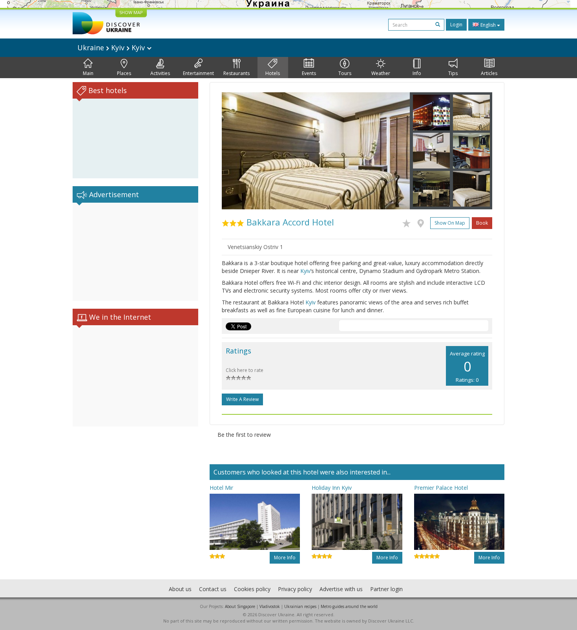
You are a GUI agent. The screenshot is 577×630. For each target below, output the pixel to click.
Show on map (450, 223)
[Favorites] (408, 222)
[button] (236, 150)
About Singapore (240, 606)
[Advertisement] (135, 252)
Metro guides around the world (349, 606)
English (488, 25)
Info (417, 73)
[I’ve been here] (422, 222)
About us (180, 589)
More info (285, 557)
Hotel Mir (221, 487)
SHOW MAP (131, 12)
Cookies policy (252, 589)
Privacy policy (295, 589)
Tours (344, 73)
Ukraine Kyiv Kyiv (112, 47)
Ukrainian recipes (300, 606)
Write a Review (242, 399)
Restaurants (236, 73)
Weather (380, 73)
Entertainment (198, 73)
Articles (489, 73)
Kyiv (305, 271)
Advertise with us (341, 589)
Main (88, 73)
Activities (160, 73)
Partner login (386, 589)
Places (124, 73)
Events (309, 73)
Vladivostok (269, 606)
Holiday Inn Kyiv (332, 487)
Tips (453, 73)
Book (482, 223)
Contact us (212, 589)
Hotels (272, 73)
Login (456, 24)
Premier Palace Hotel (441, 487)
